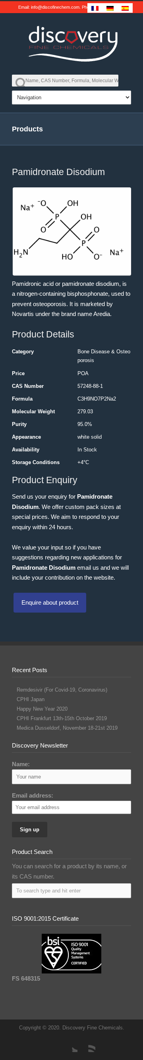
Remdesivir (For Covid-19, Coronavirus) (62, 690)
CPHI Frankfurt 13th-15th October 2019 (62, 718)
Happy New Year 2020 (42, 709)
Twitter (69, 1044)
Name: (21, 764)
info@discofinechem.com (55, 7)
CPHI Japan (30, 699)
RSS (87, 1044)
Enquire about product (49, 602)
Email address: (32, 795)
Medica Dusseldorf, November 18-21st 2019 (67, 728)
